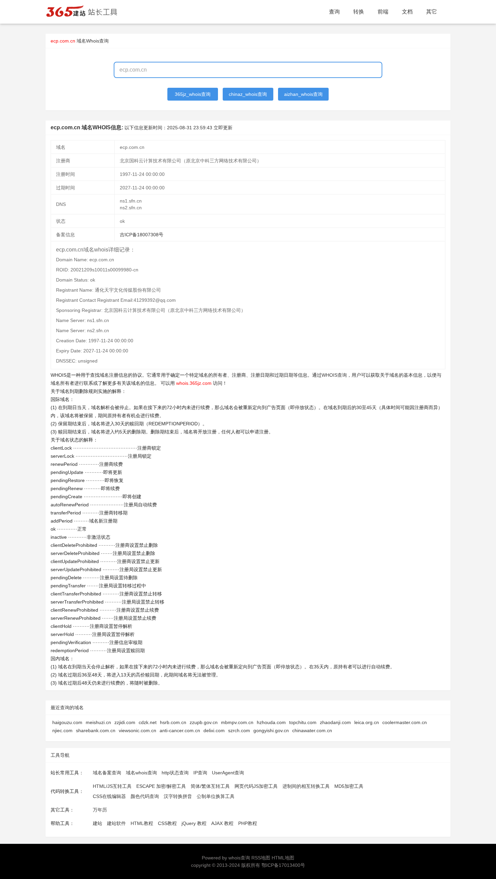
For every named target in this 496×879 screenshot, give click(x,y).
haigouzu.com (67, 722)
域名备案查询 (107, 772)
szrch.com (239, 730)
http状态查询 (175, 772)
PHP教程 (247, 823)
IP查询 (200, 772)
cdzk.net (148, 722)
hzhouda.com (271, 722)
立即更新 (223, 127)
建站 (97, 823)
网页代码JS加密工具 (256, 786)
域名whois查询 (141, 772)
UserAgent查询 (228, 772)
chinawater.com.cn (312, 730)
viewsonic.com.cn (137, 730)
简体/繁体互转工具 (210, 786)
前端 (383, 12)
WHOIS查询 (334, 375)
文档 (407, 12)
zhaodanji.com (335, 722)
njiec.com (62, 730)
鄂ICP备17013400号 (283, 865)
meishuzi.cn (98, 722)
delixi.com (214, 730)
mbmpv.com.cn (237, 722)
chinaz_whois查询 (248, 94)
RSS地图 (260, 857)
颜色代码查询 (145, 796)
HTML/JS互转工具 (112, 786)
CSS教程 (167, 823)
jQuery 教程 (194, 823)
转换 (358, 12)
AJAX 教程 (222, 823)
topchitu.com (302, 722)
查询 (334, 12)
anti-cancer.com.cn (180, 730)
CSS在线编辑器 (109, 796)
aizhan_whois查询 (303, 94)
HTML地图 (283, 857)
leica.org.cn (366, 722)
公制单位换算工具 (216, 796)
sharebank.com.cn (95, 730)
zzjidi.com (124, 722)
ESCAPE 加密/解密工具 (161, 786)
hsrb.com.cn (173, 722)
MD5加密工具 (348, 786)
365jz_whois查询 (193, 94)
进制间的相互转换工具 (306, 786)
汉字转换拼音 (178, 796)
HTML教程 (142, 823)
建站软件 (116, 823)
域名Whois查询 (93, 41)
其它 (431, 12)
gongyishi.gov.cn (271, 730)
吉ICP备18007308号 (141, 234)
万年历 (100, 810)
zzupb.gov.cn (204, 722)
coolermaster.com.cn (404, 722)
